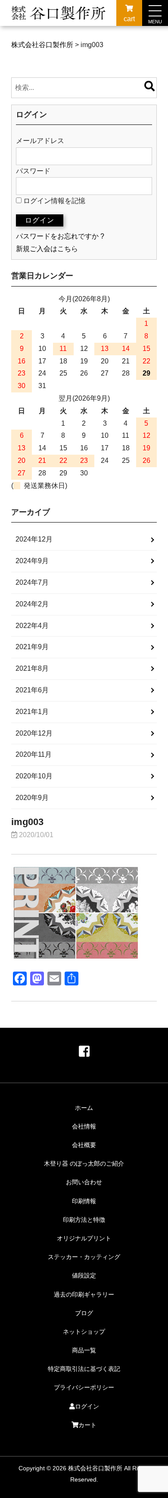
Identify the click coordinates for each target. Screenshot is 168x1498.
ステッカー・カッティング (84, 1256)
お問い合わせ (84, 1182)
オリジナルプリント (84, 1238)
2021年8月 (32, 668)
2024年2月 (32, 604)
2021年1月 (32, 711)
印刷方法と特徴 (84, 1219)
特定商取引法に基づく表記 (84, 1368)
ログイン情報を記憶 (53, 200)
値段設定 (84, 1275)
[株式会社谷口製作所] (58, 20)
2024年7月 (32, 582)
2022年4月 (32, 625)
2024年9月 (32, 560)
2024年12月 (34, 539)
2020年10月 (34, 776)
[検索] (149, 87)
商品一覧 (84, 1350)
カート (87, 1425)
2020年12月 (34, 733)
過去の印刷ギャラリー (84, 1294)
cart (129, 18)
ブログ (84, 1313)
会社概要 (84, 1144)
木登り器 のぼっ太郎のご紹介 (84, 1163)
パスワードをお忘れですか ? (60, 236)
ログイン (87, 1406)
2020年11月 (34, 754)
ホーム (84, 1107)
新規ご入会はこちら (47, 248)
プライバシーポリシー (84, 1387)
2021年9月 (32, 646)
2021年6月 (32, 690)
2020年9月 (32, 797)
